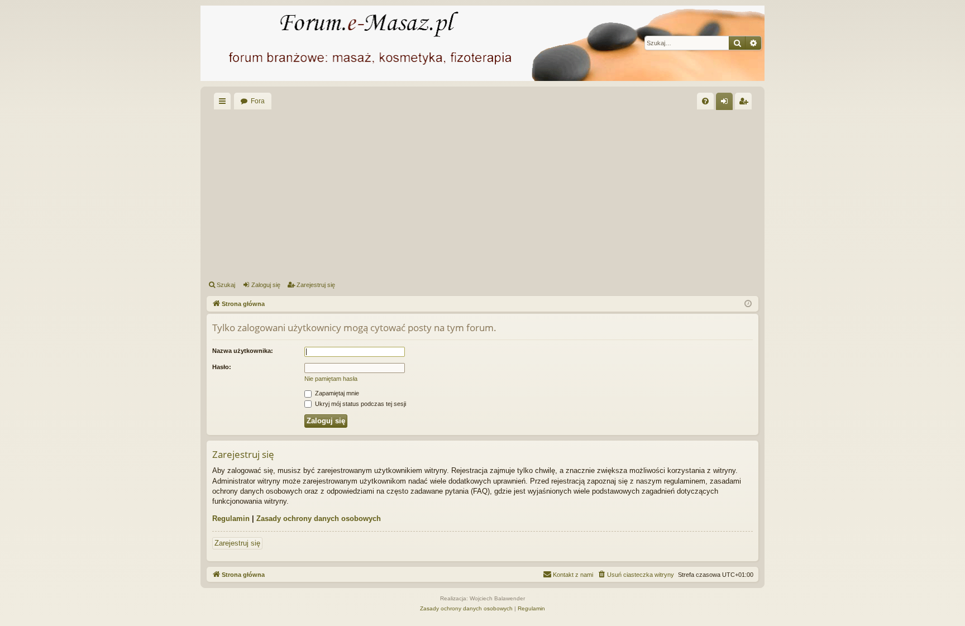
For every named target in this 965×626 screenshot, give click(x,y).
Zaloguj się (265, 284)
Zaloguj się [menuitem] (726, 103)
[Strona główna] (482, 43)
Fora (258, 101)
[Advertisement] (542, 193)
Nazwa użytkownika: (242, 350)
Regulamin (231, 518)
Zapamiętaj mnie (336, 393)
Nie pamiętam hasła (330, 378)
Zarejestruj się (316, 284)
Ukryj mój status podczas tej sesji (359, 403)
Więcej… (224, 103)
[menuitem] (705, 101)
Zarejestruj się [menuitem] (745, 103)
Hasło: (221, 367)
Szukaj (226, 284)
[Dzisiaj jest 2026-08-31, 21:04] (748, 304)
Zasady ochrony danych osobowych (318, 518)
